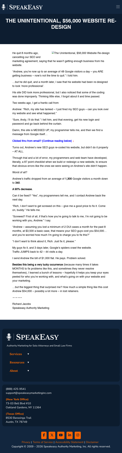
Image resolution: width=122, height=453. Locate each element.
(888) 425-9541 (16, 389)
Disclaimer (92, 442)
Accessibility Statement (69, 442)
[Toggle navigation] (118, 7)
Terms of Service (43, 442)
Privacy (26, 442)
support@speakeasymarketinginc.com (28, 393)
